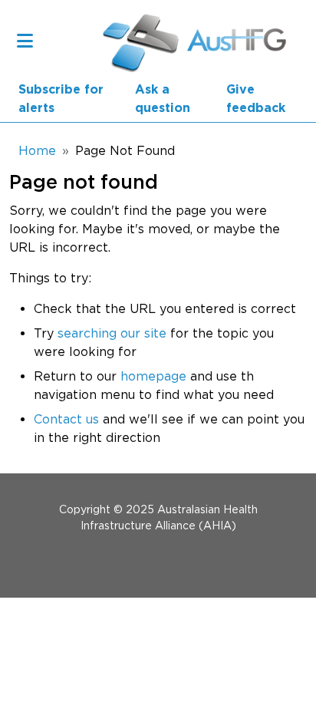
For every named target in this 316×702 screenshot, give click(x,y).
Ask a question (162, 99)
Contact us (66, 419)
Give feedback (255, 99)
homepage (153, 376)
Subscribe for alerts (61, 99)
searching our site (112, 333)
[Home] (139, 40)
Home (37, 150)
